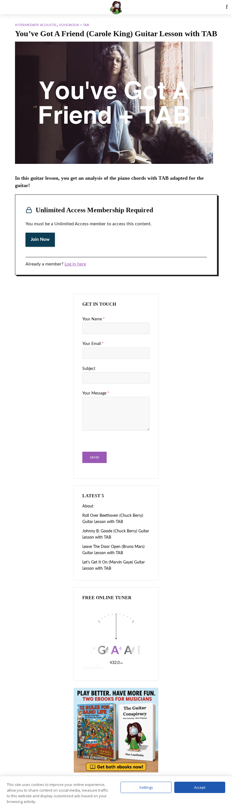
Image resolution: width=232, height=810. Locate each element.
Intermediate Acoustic (36, 25)
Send (94, 457)
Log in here (75, 264)
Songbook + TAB (74, 25)
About (87, 506)
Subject (88, 369)
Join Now (40, 239)
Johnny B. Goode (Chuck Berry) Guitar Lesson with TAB (115, 534)
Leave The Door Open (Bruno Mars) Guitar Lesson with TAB (113, 550)
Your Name (93, 319)
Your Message (95, 393)
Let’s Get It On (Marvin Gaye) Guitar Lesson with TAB (113, 565)
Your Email (93, 344)
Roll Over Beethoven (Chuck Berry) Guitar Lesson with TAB (112, 519)
